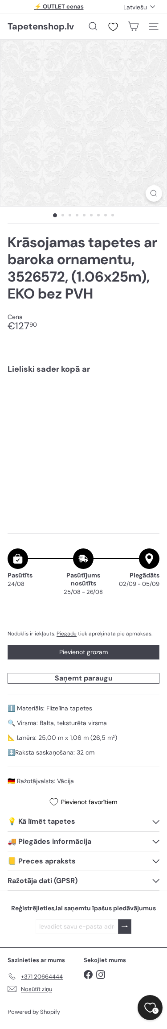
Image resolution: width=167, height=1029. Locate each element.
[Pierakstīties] (124, 926)
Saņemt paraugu (84, 678)
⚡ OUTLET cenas (59, 6)
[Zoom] (154, 193)
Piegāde (67, 633)
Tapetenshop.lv (41, 26)
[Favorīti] (113, 26)
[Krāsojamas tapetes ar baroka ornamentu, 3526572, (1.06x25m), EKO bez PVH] (83, 411)
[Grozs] (133, 26)
